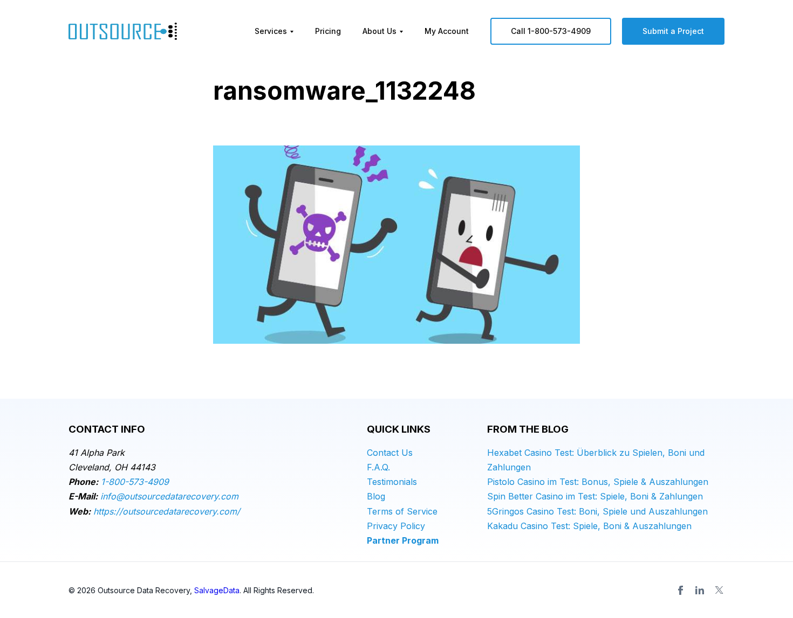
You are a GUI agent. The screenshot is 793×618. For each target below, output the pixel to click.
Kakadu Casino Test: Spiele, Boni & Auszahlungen (589, 525)
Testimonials (392, 481)
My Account (447, 31)
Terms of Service (402, 511)
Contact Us (390, 452)
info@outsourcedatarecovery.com (169, 496)
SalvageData (217, 590)
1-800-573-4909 (135, 481)
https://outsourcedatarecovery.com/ (166, 511)
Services (271, 31)
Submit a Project (673, 31)
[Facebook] (680, 590)
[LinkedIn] (699, 590)
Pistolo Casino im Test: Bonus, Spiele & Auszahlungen (597, 481)
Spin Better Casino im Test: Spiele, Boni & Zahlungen (595, 496)
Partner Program (403, 540)
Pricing (328, 31)
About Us (379, 31)
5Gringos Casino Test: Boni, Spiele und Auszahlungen (597, 511)
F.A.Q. (378, 467)
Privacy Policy (396, 525)
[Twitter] (719, 590)
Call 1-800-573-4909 (551, 31)
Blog (376, 496)
